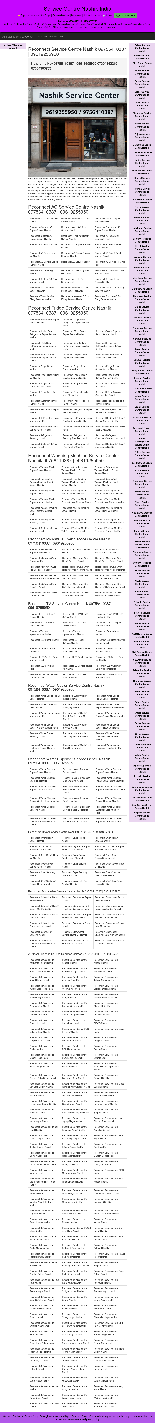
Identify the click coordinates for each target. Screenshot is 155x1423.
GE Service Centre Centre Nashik (142, 146)
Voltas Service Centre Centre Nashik (142, 399)
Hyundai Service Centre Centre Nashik (142, 191)
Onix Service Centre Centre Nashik (142, 799)
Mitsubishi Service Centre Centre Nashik (142, 281)
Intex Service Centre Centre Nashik (142, 464)
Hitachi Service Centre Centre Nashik (142, 181)
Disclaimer (18, 1416)
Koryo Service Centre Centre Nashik (142, 209)
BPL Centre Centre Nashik (142, 64)
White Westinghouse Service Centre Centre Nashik (142, 443)
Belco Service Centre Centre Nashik (142, 594)
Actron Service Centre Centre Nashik (142, 47)
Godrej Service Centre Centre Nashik (142, 162)
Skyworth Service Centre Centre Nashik (142, 662)
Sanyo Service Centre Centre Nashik (142, 352)
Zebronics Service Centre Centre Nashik (142, 673)
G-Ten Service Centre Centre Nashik (142, 736)
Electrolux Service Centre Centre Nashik (142, 116)
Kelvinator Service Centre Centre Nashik (142, 231)
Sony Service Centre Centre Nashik (142, 372)
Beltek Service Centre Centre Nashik (142, 705)
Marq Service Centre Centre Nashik (142, 290)
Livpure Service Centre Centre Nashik (142, 815)
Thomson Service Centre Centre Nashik (142, 555)
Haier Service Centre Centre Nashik (142, 172)
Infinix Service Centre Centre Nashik (142, 758)
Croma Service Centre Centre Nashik (142, 84)
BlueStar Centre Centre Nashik (142, 57)
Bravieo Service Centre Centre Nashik (142, 615)
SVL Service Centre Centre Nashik (142, 654)
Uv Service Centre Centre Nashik (142, 564)
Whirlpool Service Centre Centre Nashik (142, 431)
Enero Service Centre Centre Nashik (142, 126)
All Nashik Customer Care (50, 36)
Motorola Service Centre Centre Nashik (142, 768)
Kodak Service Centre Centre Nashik (142, 573)
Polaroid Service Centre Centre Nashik (142, 605)
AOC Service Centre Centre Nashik (142, 635)
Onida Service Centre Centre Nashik (142, 309)
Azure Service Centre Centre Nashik (142, 473)
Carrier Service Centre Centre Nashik (142, 94)
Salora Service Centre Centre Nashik (142, 626)
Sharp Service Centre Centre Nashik (142, 505)
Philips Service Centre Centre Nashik (142, 455)
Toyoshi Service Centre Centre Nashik (142, 779)
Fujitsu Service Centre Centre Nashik (142, 137)
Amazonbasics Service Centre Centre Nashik (142, 544)
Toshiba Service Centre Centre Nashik (142, 381)
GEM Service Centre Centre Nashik (142, 154)
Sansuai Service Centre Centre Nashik (142, 362)
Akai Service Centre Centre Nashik (142, 806)
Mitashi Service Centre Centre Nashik (142, 270)
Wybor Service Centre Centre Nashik (142, 694)
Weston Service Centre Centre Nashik (142, 644)
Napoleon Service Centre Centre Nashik (142, 299)
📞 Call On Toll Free (125, 15)
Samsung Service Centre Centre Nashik (142, 341)
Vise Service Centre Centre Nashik (142, 514)
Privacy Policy (31, 1416)
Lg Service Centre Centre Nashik (142, 240)
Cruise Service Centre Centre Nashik (142, 726)
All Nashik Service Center (17, 36)
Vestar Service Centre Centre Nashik (142, 409)
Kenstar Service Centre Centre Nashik (142, 220)
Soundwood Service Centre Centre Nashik (142, 789)
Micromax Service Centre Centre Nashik (142, 683)
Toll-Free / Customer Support (12, 46)
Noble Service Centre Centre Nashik (142, 583)
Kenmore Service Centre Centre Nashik (142, 747)
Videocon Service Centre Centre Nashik (142, 420)
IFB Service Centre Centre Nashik (142, 201)
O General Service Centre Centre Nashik (142, 320)
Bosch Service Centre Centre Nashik (142, 73)
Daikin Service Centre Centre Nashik (142, 105)
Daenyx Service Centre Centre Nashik (142, 533)
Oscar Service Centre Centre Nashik (142, 715)
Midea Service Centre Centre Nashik (142, 494)
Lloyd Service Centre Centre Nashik (142, 249)
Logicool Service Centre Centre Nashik (142, 259)
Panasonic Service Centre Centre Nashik (142, 331)
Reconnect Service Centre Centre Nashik (142, 484)
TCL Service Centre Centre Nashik (142, 390)
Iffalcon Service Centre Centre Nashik (142, 523)
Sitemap (7, 1416)
